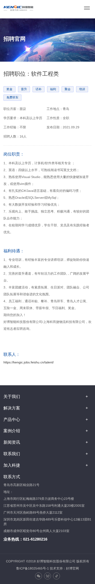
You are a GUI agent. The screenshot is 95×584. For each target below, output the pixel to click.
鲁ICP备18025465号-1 (32, 568)
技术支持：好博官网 (64, 568)
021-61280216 (35, 539)
